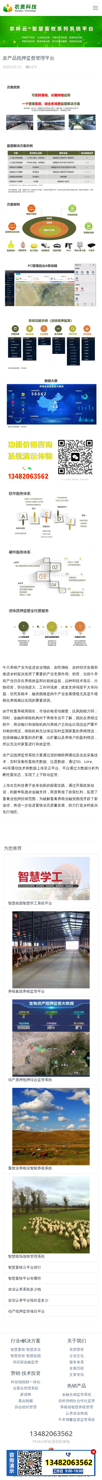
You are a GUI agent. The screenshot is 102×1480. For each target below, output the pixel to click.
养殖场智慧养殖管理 (76, 1406)
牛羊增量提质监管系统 (76, 1419)
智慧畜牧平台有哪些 (24, 1278)
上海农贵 (10, 785)
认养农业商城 (77, 1413)
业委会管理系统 (25, 1388)
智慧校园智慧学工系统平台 (30, 903)
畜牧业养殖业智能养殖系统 (30, 1168)
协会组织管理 (26, 1406)
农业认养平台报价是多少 (28, 1300)
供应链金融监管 (25, 1361)
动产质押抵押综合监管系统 (30, 1079)
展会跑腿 (25, 1400)
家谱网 (25, 1394)
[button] (7, 31)
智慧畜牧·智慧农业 (25, 1349)
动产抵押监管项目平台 (26, 1311)
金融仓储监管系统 (76, 1394)
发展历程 (76, 1368)
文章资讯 (76, 1374)
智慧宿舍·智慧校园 (25, 1355)
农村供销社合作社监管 (76, 1400)
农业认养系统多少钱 (24, 1289)
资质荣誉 (76, 1349)
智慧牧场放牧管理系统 (26, 1256)
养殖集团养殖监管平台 (26, 991)
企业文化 (76, 1355)
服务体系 (76, 1361)
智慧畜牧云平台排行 (24, 1267)
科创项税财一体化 (25, 1381)
